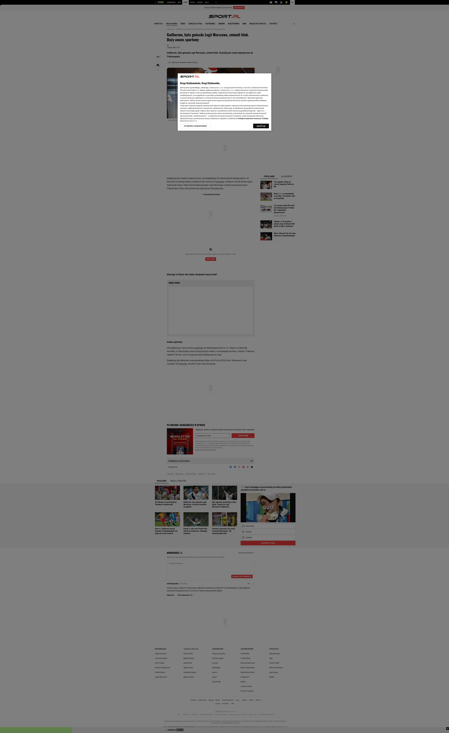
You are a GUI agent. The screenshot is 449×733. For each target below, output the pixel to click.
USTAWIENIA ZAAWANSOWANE (195, 126)
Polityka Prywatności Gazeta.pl (249, 118)
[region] (224, 102)
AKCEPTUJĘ (261, 126)
